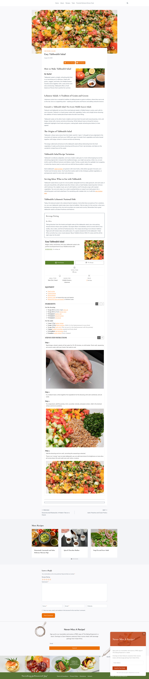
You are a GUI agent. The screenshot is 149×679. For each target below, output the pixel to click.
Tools (73, 3)
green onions (58, 333)
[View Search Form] (127, 3)
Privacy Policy (74, 676)
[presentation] (45, 538)
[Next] (115, 543)
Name (45, 606)
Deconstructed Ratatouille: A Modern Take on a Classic (56, 512)
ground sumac (59, 316)
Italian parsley (60, 325)
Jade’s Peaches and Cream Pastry (97, 511)
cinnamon (58, 318)
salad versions (58, 169)
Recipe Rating (46, 577)
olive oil (65, 310)
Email (67, 606)
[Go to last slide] (34, 543)
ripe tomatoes (59, 331)
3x (102, 304)
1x (96, 304)
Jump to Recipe (70, 62)
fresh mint (58, 327)
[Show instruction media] (98, 337)
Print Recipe (81, 62)
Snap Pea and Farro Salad (101, 550)
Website (89, 606)
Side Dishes (47, 51)
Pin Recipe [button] (90, 262)
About (62, 3)
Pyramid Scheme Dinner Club (85, 3)
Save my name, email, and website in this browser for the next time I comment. (64, 610)
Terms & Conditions (62, 676)
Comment (45, 582)
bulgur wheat (59, 323)
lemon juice (63, 312)
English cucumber (57, 329)
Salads (53, 51)
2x (99, 304)
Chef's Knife (51, 291)
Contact (90, 676)
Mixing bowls (52, 295)
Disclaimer (83, 676)
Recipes (68, 3)
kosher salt (58, 314)
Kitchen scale (51, 297)
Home (57, 3)
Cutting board (52, 293)
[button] (46, 249)
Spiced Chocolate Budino (71, 550)
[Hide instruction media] (102, 337)
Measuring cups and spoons (56, 299)
